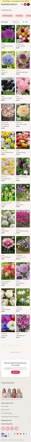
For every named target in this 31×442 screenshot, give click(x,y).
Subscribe (15, 372)
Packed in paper (7, 15)
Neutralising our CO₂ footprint (10, 416)
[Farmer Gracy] (9, 4)
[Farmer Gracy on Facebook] (3, 428)
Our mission (4, 406)
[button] (28, 4)
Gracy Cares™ (5, 409)
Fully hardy (19, 15)
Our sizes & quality (6, 413)
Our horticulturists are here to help (10, 399)
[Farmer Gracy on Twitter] (8, 428)
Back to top (14, 352)
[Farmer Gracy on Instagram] (12, 428)
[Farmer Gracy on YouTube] (16, 428)
